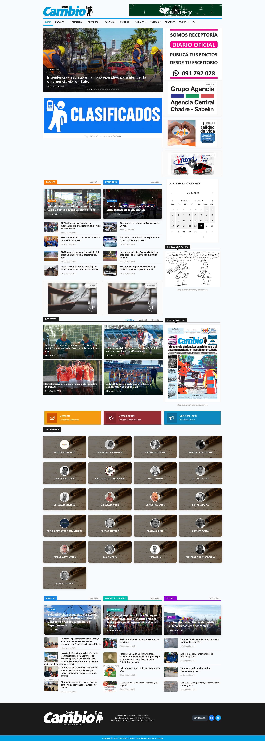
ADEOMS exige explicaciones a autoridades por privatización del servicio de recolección (81, 226)
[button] (47, 63)
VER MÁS (94, 182)
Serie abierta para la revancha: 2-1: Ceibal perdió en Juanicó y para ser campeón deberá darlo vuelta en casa (72, 348)
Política (109, 22)
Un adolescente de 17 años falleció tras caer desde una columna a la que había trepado (139, 255)
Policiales (76, 22)
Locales (60, 22)
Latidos (154, 22)
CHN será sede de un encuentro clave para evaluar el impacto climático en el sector (79, 685)
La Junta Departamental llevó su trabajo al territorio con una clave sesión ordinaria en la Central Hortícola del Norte (81, 641)
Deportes (93, 22)
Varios (183, 22)
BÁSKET (143, 320)
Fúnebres (170, 22)
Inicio (48, 22)
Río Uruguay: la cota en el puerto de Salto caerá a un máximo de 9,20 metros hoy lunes (81, 255)
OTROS (155, 320)
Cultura (125, 22)
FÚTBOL (129, 320)
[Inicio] (68, 10)
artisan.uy (159, 738)
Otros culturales (115, 598)
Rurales (140, 22)
